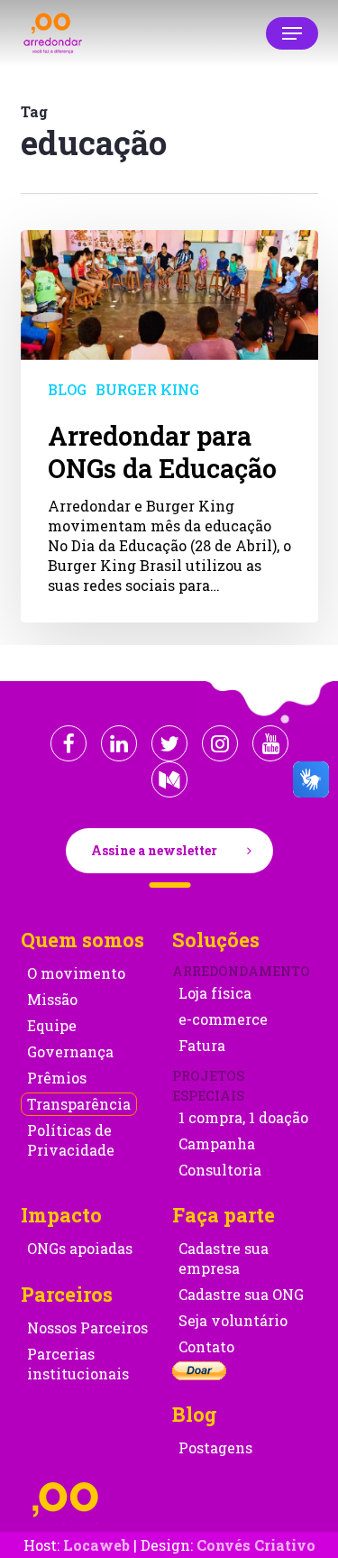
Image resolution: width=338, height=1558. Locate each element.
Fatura (201, 1045)
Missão (52, 999)
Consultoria (219, 1169)
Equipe (52, 1025)
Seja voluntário (233, 1320)
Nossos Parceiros (87, 1327)
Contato (206, 1346)
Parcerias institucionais (78, 1363)
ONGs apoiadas (79, 1248)
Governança (70, 1051)
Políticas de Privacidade (70, 1139)
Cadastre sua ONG (241, 1294)
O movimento (76, 972)
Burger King (147, 389)
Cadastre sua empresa (223, 1258)
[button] (292, 33)
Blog (67, 389)
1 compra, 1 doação (243, 1117)
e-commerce (223, 1018)
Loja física (214, 992)
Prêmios (57, 1077)
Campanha (216, 1143)
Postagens (215, 1447)
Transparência (79, 1103)
